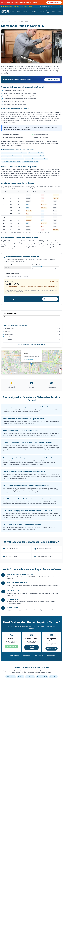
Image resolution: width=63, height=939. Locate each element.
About (18, 12)
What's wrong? (8, 264)
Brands (42, 12)
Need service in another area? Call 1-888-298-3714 (31, 344)
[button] (31, 364)
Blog (53, 12)
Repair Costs (48, 11)
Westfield (20, 676)
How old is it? (38, 264)
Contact (59, 12)
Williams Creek (11, 676)
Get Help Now (51, 648)
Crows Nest (53, 676)
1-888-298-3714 (55, 2)
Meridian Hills (30, 676)
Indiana (8, 21)
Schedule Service (31, 647)
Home (12, 12)
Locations (34, 12)
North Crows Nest (42, 676)
